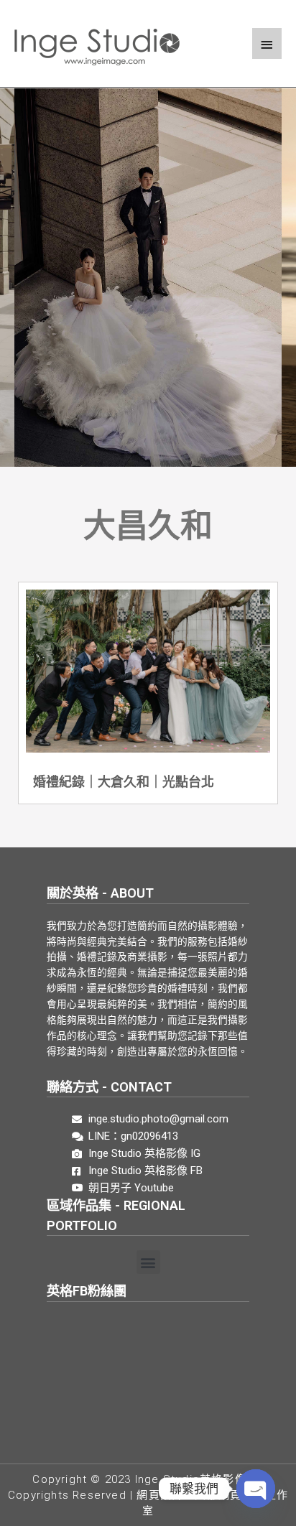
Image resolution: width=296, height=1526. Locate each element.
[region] (148, 288)
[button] (148, 1262)
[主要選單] (267, 43)
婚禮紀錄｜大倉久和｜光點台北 (123, 781)
